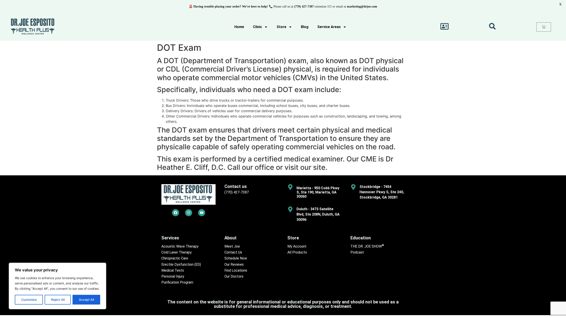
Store (281, 27)
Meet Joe (232, 246)
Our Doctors (233, 276)
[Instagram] (188, 212)
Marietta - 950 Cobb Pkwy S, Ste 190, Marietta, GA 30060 (317, 192)
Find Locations (235, 270)
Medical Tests (172, 270)
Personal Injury (172, 276)
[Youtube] (201, 212)
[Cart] (543, 27)
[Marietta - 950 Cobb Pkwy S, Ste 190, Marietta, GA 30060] (290, 187)
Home (239, 27)
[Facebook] (175, 212)
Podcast (357, 252)
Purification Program (177, 282)
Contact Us (233, 252)
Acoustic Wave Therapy (180, 246)
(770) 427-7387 (236, 192)
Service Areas (329, 27)
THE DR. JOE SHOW (367, 246)
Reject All (58, 299)
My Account (296, 246)
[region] (57, 286)
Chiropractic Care (174, 258)
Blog (304, 27)
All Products (297, 252)
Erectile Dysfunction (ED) (181, 264)
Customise (29, 299)
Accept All (86, 299)
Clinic (257, 27)
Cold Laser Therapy (176, 252)
